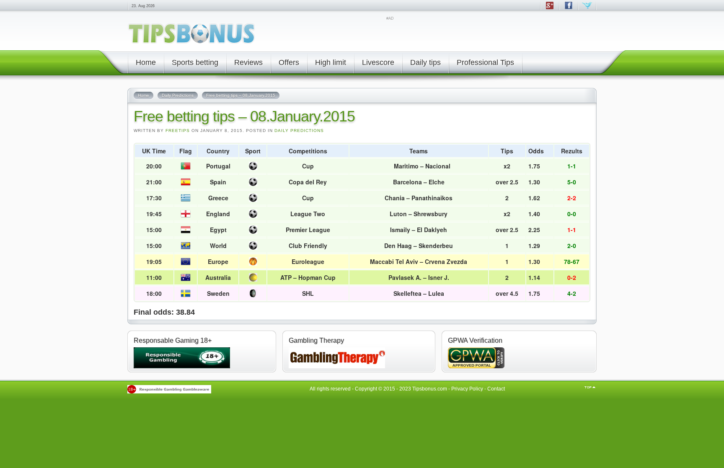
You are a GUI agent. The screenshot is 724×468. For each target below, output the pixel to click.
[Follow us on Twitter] (587, 9)
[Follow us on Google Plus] (549, 9)
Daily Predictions (299, 130)
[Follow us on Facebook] (568, 9)
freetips (177, 130)
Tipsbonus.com (429, 389)
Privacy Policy (467, 389)
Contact (496, 389)
